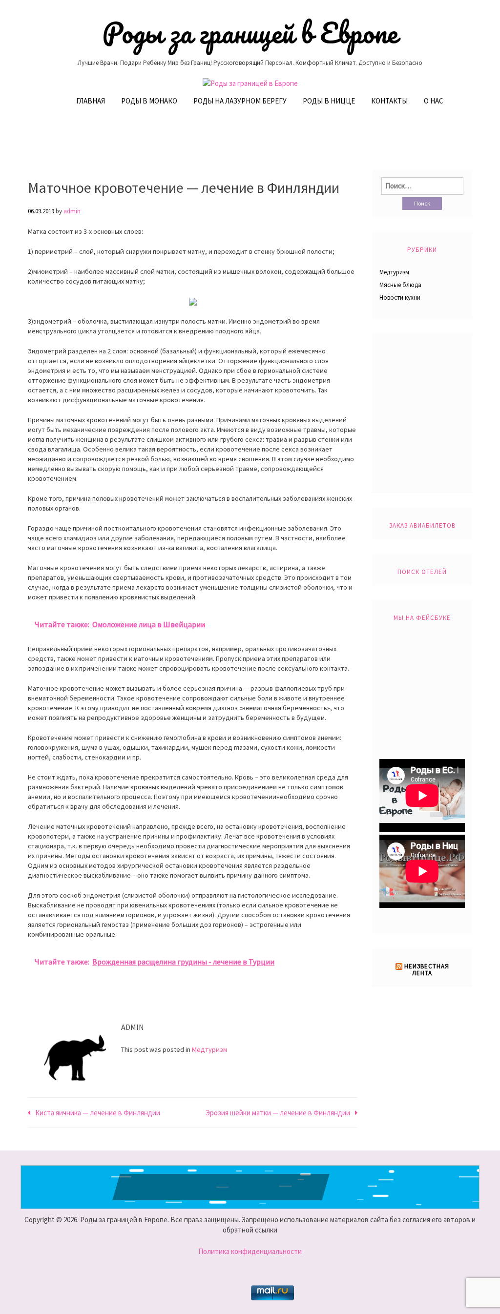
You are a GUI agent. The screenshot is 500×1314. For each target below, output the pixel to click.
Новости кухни (399, 297)
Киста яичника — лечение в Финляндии (97, 1112)
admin (72, 211)
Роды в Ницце (329, 100)
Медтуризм (209, 1049)
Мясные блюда (400, 285)
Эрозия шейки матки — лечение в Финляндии (278, 1112)
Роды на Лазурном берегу (240, 100)
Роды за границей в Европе (250, 32)
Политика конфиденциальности (250, 1251)
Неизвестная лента (426, 970)
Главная (90, 100)
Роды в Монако (149, 100)
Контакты (389, 100)
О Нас (433, 100)
